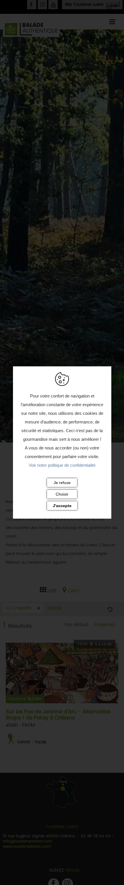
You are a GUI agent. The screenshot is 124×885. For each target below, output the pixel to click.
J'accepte (62, 505)
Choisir (62, 494)
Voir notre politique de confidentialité (62, 465)
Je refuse (62, 482)
